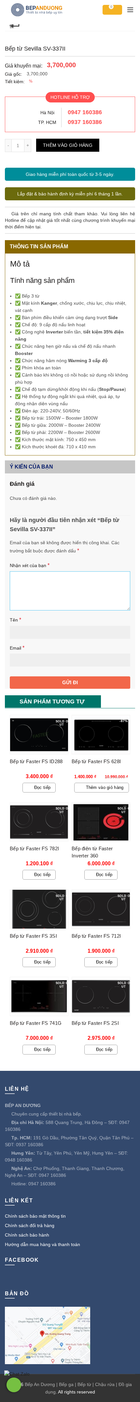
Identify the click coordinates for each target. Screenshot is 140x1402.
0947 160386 (85, 112)
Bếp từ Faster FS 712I (96, 936)
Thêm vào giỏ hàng (67, 145)
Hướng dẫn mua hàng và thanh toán (42, 1244)
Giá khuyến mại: (23, 66)
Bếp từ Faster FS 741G (36, 1023)
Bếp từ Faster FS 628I (96, 761)
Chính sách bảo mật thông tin (35, 1216)
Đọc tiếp (42, 787)
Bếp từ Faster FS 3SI (33, 936)
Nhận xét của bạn (29, 565)
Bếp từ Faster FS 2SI (95, 1023)
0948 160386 (18, 1160)
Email (17, 648)
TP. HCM (47, 122)
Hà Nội (47, 112)
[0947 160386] (14, 1385)
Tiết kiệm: (15, 81)
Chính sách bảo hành (27, 1235)
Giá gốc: (13, 74)
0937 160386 (85, 122)
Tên (15, 620)
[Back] (15, 25)
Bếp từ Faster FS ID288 (36, 761)
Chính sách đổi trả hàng (29, 1225)
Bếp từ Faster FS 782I (34, 848)
